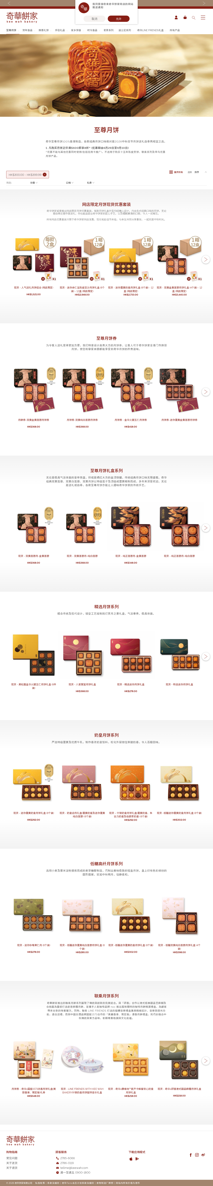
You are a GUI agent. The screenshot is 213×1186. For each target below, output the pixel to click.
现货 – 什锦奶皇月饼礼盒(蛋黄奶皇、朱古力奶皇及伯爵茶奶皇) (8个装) (130, 814)
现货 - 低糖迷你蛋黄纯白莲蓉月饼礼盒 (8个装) (82, 946)
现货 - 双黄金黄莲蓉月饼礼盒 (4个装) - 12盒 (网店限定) (179, 289)
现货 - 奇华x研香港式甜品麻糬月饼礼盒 (179, 1088)
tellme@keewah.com (74, 1167)
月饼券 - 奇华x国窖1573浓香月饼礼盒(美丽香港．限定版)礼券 (34, 1090)
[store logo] (21, 17)
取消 (94, 19)
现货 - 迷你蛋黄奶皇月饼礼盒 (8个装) (33, 813)
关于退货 (11, 1167)
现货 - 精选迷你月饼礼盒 (130, 684)
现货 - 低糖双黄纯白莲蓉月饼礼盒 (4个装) (179, 946)
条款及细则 (53, 1182)
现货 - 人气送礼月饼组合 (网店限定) (33, 287)
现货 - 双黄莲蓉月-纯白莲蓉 (82, 556)
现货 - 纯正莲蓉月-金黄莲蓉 (130, 556)
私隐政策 (40, 1182)
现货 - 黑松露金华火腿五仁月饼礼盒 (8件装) (33, 686)
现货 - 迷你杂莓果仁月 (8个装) (33, 945)
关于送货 (11, 1163)
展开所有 (178, 172)
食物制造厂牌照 (105, 1182)
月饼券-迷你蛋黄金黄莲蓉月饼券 (179, 419)
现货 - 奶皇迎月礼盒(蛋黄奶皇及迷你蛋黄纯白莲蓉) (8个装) (82, 814)
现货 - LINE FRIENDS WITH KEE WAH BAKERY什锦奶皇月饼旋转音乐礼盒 (82, 1090)
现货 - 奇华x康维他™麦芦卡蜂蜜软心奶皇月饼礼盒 (130, 1090)
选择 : (190, 172)
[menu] (106, 30)
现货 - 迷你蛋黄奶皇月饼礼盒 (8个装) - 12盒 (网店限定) (130, 289)
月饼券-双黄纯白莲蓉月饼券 (82, 419)
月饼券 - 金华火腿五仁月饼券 (131, 419)
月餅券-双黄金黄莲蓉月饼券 (33, 419)
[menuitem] (12, 30)
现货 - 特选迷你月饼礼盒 (179, 684)
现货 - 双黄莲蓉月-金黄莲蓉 (33, 556)
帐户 (176, 17)
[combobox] (193, 17)
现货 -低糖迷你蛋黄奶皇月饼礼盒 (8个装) (179, 813)
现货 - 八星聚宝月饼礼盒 (82, 684)
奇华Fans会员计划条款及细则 (78, 1182)
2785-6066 (67, 1158)
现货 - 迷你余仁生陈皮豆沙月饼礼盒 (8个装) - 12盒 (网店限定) (82, 289)
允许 (118, 19)
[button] (206, 259)
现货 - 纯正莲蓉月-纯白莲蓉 (179, 556)
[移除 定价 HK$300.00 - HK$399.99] (44, 174)
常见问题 (11, 1158)
